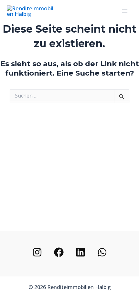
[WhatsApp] (102, 252)
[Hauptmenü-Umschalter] (125, 11)
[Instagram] (37, 252)
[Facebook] (58, 252)
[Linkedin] (80, 252)
